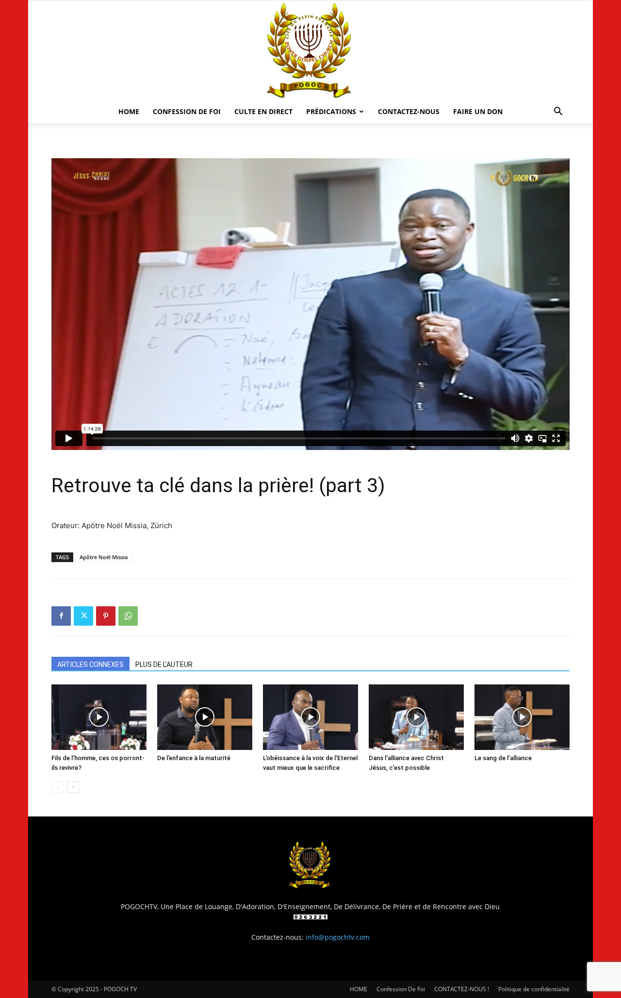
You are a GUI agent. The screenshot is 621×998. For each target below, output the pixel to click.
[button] (558, 112)
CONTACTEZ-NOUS (409, 111)
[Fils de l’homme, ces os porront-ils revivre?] (99, 717)
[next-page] (73, 787)
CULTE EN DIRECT (263, 111)
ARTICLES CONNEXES (90, 664)
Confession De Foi (187, 111)
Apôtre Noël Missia (104, 557)
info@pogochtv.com (338, 937)
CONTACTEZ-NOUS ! (461, 989)
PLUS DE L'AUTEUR (164, 664)
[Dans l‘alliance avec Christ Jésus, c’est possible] (416, 717)
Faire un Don (478, 111)
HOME (128, 111)
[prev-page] (57, 787)
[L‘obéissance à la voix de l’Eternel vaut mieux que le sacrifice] (310, 717)
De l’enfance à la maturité (193, 758)
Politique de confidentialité (534, 989)
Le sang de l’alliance (503, 758)
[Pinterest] (105, 616)
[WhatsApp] (128, 616)
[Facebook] (61, 616)
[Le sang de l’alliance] (522, 717)
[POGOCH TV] (310, 50)
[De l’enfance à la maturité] (204, 717)
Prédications (331, 111)
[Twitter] (83, 616)
